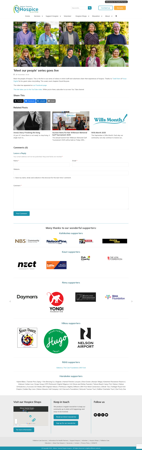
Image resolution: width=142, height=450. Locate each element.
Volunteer (85, 440)
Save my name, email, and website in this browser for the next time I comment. (43, 178)
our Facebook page (40, 85)
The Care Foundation (70, 368)
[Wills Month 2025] (109, 120)
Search (90, 8)
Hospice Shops (94, 440)
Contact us (105, 8)
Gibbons (59, 368)
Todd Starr (116, 79)
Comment (17, 186)
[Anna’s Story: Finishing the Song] (31, 120)
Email (74, 161)
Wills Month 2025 (98, 133)
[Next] (131, 301)
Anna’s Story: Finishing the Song (26, 133)
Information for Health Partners (58, 440)
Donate (120, 8)
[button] (116, 16)
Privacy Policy (85, 443)
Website (16, 169)
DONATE (94, 443)
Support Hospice (75, 440)
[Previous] (10, 301)
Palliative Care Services (40, 440)
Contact (77, 443)
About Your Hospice (59, 443)
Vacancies (69, 443)
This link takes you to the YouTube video (27, 89)
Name (16, 161)
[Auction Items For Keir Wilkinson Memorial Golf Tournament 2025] (70, 120)
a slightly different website (92, 448)
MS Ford (83, 368)
